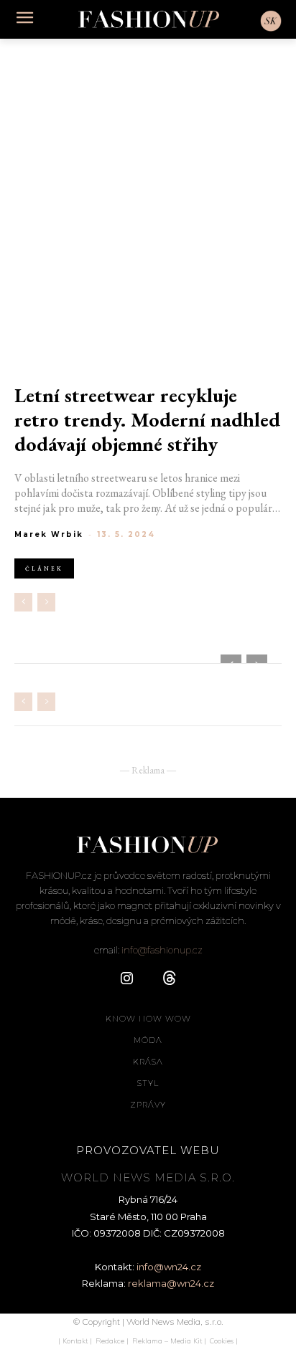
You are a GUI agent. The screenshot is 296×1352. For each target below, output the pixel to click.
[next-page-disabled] (46, 602)
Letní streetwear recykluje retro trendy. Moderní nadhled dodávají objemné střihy (147, 420)
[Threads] (170, 979)
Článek (44, 568)
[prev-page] (23, 602)
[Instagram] (126, 979)
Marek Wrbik (48, 534)
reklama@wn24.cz (171, 1283)
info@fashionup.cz (162, 950)
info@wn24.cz (169, 1266)
